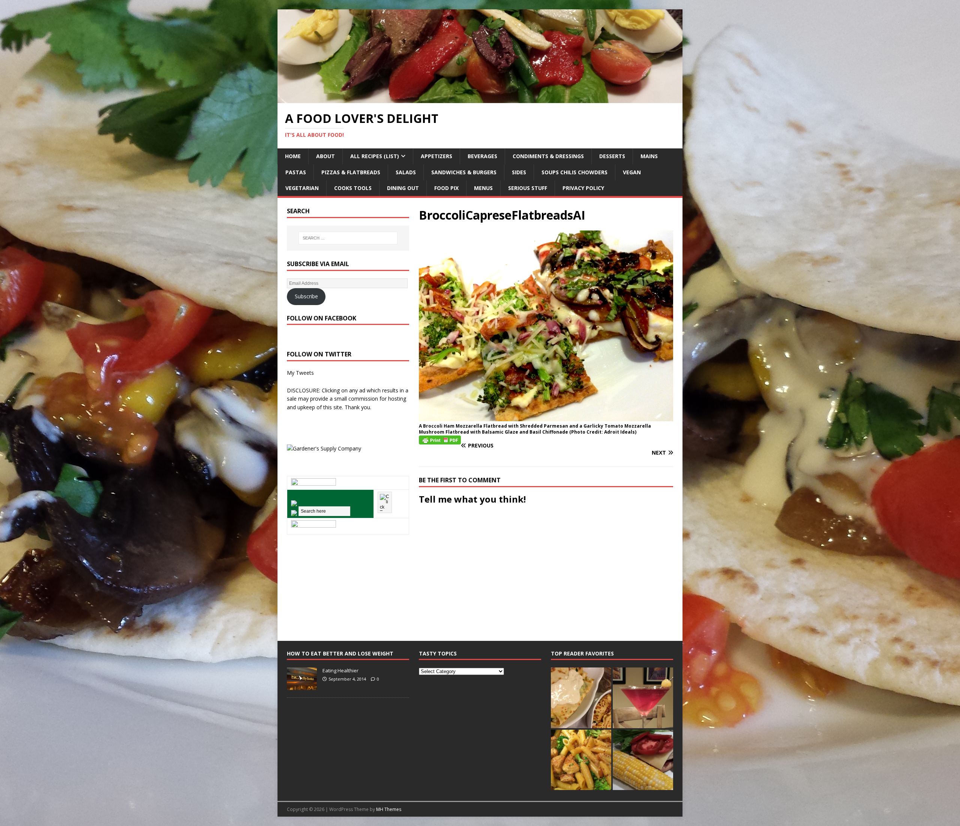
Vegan (632, 172)
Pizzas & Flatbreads (350, 172)
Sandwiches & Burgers (463, 172)
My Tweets (300, 372)
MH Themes (388, 809)
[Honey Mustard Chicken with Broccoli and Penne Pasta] (581, 760)
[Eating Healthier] (302, 686)
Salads (406, 172)
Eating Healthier (340, 670)
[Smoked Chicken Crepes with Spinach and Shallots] (581, 697)
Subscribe (306, 296)
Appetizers (436, 156)
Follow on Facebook (321, 318)
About (325, 156)
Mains (649, 156)
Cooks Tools (353, 188)
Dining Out (403, 188)
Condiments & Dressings (548, 156)
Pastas (295, 172)
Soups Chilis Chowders (575, 172)
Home (293, 156)
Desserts (612, 156)
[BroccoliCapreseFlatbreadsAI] (546, 416)
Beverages (482, 156)
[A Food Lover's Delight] (480, 98)
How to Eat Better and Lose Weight (340, 653)
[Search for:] (348, 238)
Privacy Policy (583, 188)
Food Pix (446, 188)
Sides (519, 172)
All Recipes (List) (374, 156)
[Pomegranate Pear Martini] (643, 697)
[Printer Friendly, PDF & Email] (440, 439)
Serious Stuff (527, 188)
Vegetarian (302, 188)
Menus (483, 188)
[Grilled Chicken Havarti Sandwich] (643, 760)
